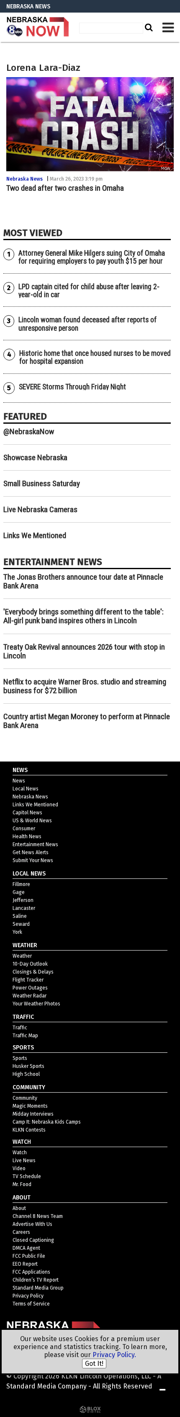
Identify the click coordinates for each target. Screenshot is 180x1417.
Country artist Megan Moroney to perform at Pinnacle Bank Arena (86, 721)
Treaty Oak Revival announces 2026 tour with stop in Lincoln (84, 651)
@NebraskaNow (28, 431)
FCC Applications (31, 1272)
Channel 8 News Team (38, 1216)
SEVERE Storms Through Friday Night (72, 387)
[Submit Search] (148, 27)
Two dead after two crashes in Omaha (65, 188)
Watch (20, 1152)
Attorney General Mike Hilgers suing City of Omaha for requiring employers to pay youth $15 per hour (91, 257)
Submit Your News (33, 860)
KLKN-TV (37, 27)
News (19, 781)
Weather (22, 956)
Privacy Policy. (114, 1355)
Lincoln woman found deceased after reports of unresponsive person (87, 324)
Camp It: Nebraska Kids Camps (47, 1122)
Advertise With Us (32, 1224)
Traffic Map (25, 1036)
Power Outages (30, 988)
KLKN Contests (29, 1130)
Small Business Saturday (41, 483)
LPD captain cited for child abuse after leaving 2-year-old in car (88, 290)
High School (26, 1074)
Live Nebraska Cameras (40, 509)
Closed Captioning (33, 1240)
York (17, 932)
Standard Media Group (38, 1288)
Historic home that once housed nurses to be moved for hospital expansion (95, 357)
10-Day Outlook (30, 964)
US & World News (32, 821)
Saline (20, 916)
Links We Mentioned (34, 535)
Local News (26, 789)
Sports (20, 1058)
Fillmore (21, 884)
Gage (19, 892)
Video (19, 1168)
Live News (24, 1160)
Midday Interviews (33, 1114)
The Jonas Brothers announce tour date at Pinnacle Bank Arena (83, 581)
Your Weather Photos (36, 1004)
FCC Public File (29, 1256)
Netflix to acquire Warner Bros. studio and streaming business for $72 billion (84, 686)
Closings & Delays (33, 972)
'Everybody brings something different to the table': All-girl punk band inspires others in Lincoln (83, 616)
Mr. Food (22, 1184)
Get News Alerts (31, 852)
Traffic (20, 1028)
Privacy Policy (28, 1296)
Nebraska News (24, 179)
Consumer (24, 829)
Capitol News (27, 813)
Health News (27, 836)
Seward (21, 924)
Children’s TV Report (36, 1280)
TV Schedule (27, 1176)
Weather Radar (29, 996)
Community (25, 1098)
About (19, 1208)
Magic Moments (30, 1106)
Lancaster (24, 908)
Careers (21, 1232)
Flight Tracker (28, 980)
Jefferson (23, 900)
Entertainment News (35, 844)
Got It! (94, 1364)
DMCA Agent (26, 1248)
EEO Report (25, 1264)
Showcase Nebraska (35, 457)
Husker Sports (28, 1066)
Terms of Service (31, 1304)
